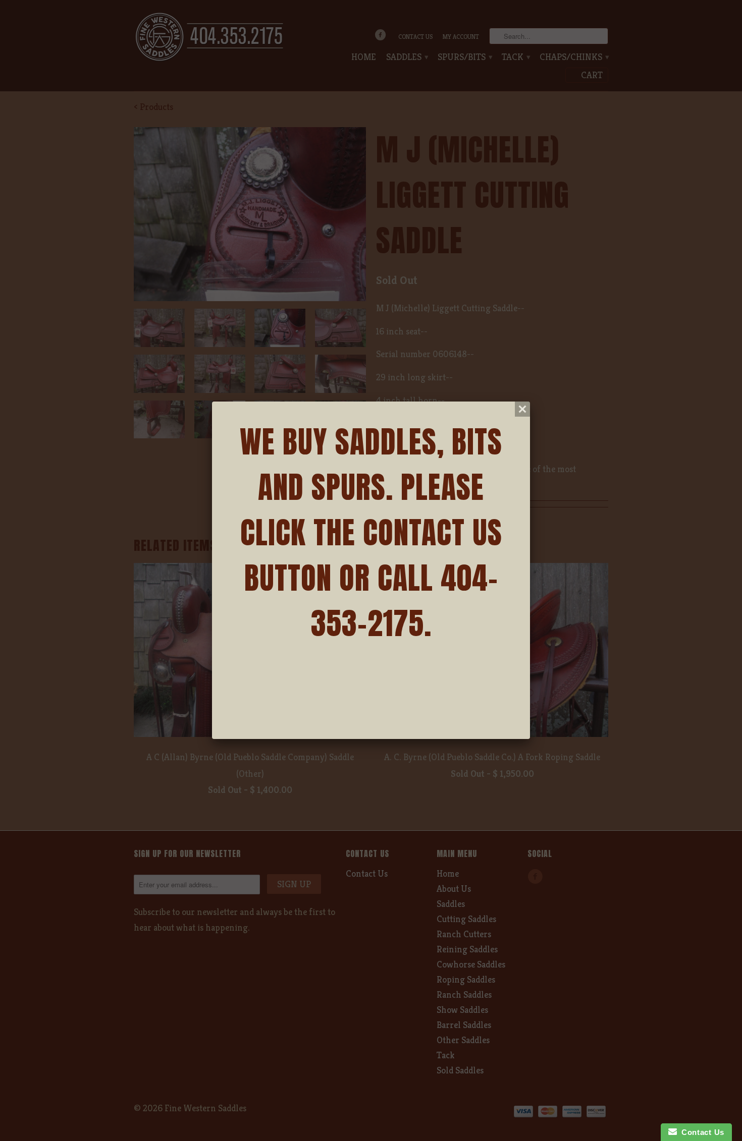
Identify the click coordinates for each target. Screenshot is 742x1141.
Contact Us (700, 1132)
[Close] (522, 409)
